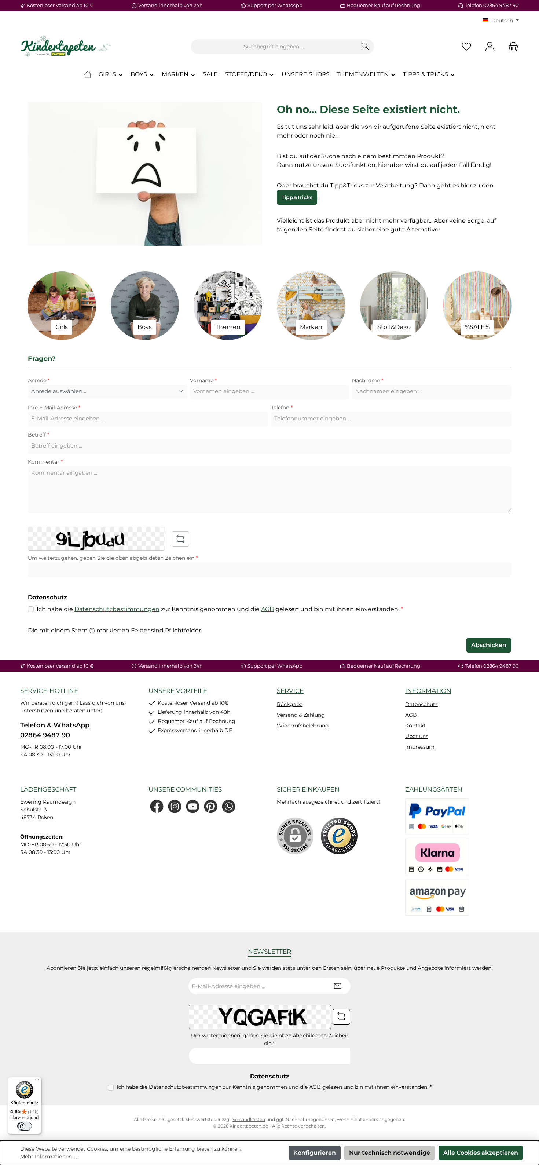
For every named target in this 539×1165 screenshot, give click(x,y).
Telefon (282, 407)
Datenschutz (421, 704)
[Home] (87, 74)
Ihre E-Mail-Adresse (54, 407)
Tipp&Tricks (297, 197)
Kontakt (415, 725)
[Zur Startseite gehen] (66, 46)
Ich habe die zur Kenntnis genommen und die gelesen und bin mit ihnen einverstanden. (220, 609)
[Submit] (338, 986)
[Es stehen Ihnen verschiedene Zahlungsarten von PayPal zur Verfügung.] (437, 816)
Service (290, 690)
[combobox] (274, 46)
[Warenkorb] (511, 46)
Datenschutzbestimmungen (117, 609)
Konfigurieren (314, 1152)
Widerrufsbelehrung (303, 725)
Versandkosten (248, 1119)
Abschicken (488, 645)
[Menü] (37, 1081)
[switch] (24, 1126)
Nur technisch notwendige (389, 1152)
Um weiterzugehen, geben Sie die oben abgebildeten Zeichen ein (113, 558)
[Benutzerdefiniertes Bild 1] (339, 836)
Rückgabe (289, 704)
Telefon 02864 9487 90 (492, 5)
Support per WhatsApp (274, 5)
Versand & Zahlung (301, 715)
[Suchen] (365, 46)
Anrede (39, 380)
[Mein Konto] (490, 46)
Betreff (38, 434)
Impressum (419, 747)
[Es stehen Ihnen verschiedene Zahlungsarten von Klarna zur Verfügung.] (437, 857)
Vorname (203, 380)
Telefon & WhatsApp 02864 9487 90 (54, 730)
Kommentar (45, 462)
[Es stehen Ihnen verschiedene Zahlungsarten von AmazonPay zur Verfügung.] (437, 897)
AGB (267, 609)
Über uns (416, 736)
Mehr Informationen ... (48, 1156)
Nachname (367, 380)
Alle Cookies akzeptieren (480, 1152)
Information (428, 690)
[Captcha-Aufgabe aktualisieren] (180, 539)
